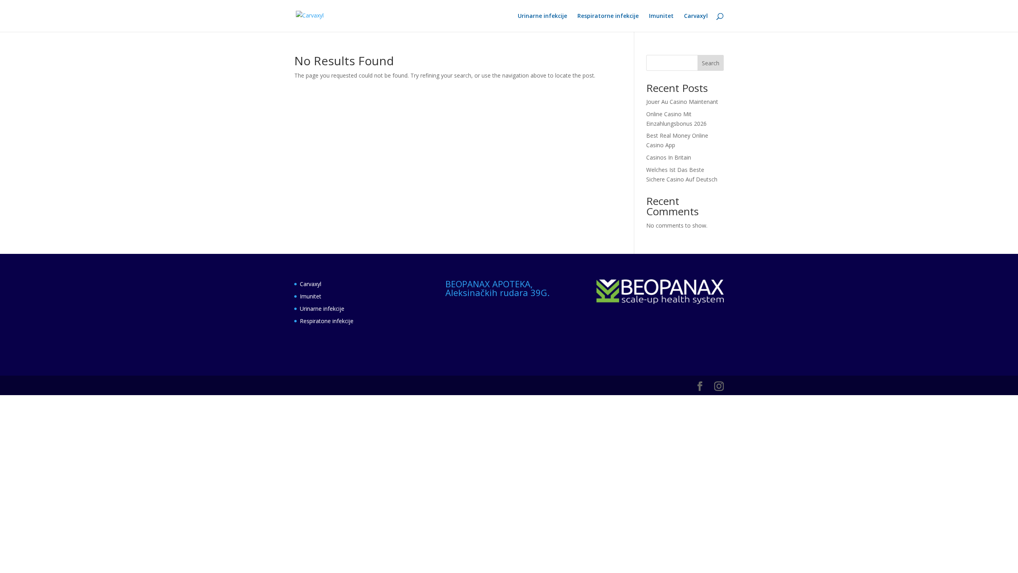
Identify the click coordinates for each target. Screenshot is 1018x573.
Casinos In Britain (668, 157)
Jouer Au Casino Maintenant (682, 101)
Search (710, 63)
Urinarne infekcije (542, 16)
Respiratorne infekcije (608, 16)
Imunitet (661, 16)
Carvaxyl (696, 16)
